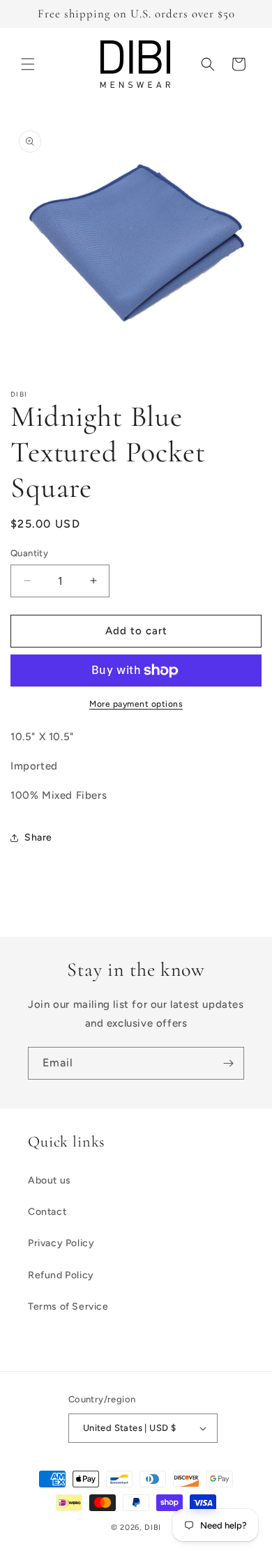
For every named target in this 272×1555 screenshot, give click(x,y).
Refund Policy (61, 1275)
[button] (28, 64)
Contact (47, 1212)
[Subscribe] (228, 1063)
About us (49, 1180)
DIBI (152, 1527)
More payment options (136, 704)
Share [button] (38, 837)
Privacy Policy (61, 1243)
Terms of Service (68, 1306)
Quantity (29, 553)
